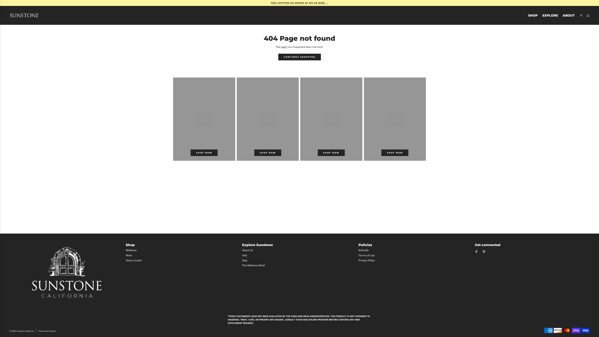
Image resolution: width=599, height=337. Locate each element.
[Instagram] (483, 251)
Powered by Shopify (47, 331)
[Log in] (581, 15)
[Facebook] (476, 251)
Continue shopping (299, 56)
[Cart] (588, 15)
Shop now (204, 152)
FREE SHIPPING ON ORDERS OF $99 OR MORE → (299, 2)
